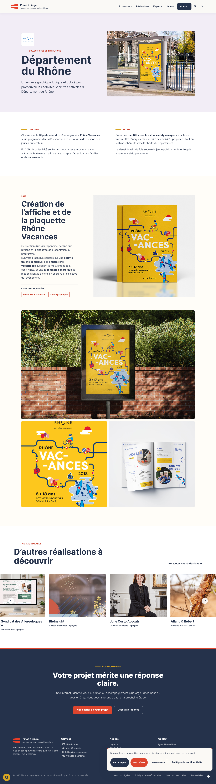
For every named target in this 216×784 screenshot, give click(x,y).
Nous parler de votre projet (92, 709)
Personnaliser (159, 762)
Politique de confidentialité (148, 775)
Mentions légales (121, 775)
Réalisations (142, 6)
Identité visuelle (73, 748)
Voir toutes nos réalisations (185, 563)
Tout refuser (139, 762)
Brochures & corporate (34, 294)
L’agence (157, 6)
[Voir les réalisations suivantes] (205, 601)
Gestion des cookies (176, 775)
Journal (170, 6)
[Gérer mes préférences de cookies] (208, 776)
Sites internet (72, 744)
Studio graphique (59, 294)
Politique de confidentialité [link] (187, 762)
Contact (184, 6)
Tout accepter (120, 762)
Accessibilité (197, 775)
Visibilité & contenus (75, 756)
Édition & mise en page (76, 752)
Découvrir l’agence (128, 709)
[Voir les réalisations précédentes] (11, 601)
